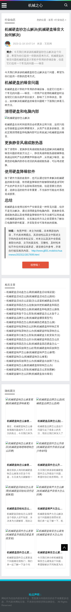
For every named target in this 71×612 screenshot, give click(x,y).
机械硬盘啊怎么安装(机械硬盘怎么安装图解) (30, 369)
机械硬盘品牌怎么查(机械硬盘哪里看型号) (29, 317)
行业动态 (59, 20)
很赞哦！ (35, 264)
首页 (50, 20)
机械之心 (35, 5)
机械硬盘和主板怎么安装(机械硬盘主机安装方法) (33, 335)
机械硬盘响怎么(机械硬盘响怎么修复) (27, 356)
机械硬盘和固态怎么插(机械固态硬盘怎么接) (30, 322)
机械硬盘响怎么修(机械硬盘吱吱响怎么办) (29, 365)
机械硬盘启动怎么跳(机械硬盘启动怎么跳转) (30, 296)
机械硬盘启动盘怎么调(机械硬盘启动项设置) (30, 292)
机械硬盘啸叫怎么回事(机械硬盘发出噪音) (29, 373)
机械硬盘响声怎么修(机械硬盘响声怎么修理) (30, 352)
